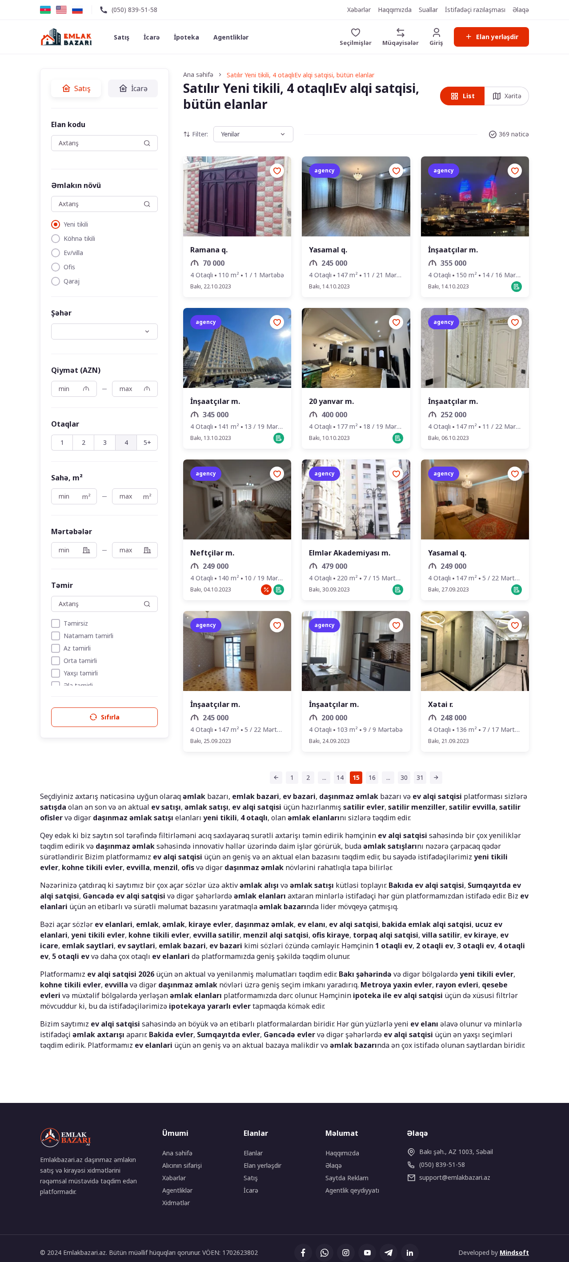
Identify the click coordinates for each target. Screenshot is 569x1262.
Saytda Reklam (347, 1178)
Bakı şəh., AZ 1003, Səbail (456, 1151)
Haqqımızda (395, 9)
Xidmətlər (176, 1202)
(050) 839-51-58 (134, 9)
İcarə (152, 37)
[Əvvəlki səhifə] (276, 777)
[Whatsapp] (324, 1253)
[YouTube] (367, 1253)
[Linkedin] (410, 1253)
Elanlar (253, 1153)
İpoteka (186, 37)
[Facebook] (303, 1253)
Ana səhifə (177, 1153)
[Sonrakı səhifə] (436, 777)
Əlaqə (521, 9)
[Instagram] (346, 1253)
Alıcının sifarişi (182, 1165)
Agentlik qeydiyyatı (352, 1190)
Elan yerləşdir (497, 36)
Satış (121, 37)
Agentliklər (230, 37)
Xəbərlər (359, 9)
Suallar (428, 9)
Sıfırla (110, 717)
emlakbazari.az (454, 1177)
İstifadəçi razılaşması (475, 9)
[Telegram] (388, 1253)
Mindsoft (514, 1252)
